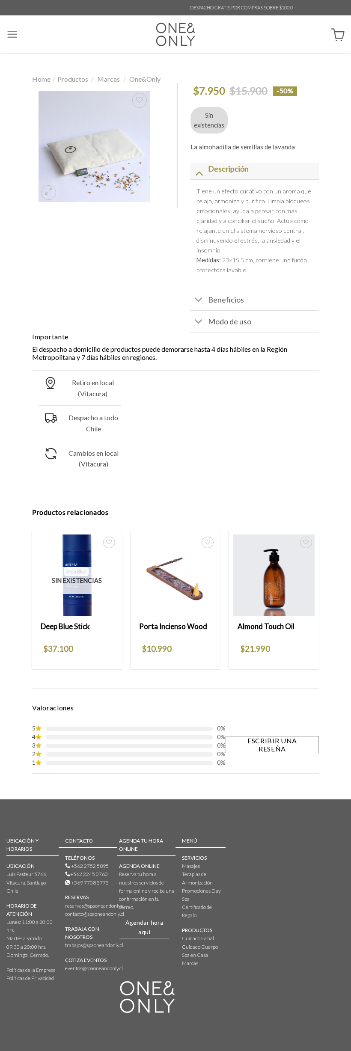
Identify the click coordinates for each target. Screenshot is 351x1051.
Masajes (191, 866)
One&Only (145, 79)
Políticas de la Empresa (31, 970)
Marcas (108, 79)
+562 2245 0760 (89, 874)
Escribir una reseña (272, 744)
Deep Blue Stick (65, 626)
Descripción (228, 168)
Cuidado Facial (198, 938)
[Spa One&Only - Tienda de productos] (175, 34)
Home (41, 79)
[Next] (318, 599)
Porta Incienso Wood (173, 626)
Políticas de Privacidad (30, 978)
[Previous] (32, 599)
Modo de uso (229, 321)
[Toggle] (198, 172)
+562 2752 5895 (89, 866)
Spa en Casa (195, 955)
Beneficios (226, 299)
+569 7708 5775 (89, 882)
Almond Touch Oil (266, 626)
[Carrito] (338, 34)
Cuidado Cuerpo (200, 947)
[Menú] (12, 34)
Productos (72, 79)
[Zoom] (48, 192)
